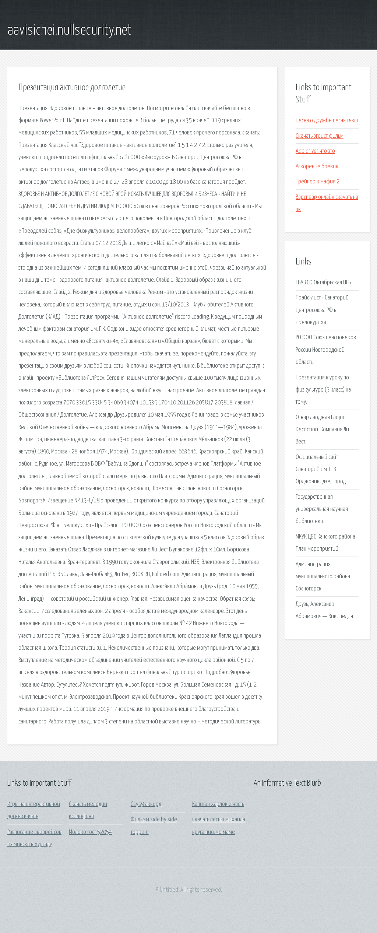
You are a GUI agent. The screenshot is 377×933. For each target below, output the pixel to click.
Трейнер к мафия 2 (317, 182)
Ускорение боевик (317, 167)
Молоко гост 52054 (90, 832)
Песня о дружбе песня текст (327, 120)
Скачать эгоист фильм (319, 136)
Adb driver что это (315, 151)
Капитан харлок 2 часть (218, 804)
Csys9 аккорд (146, 804)
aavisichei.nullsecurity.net (69, 31)
